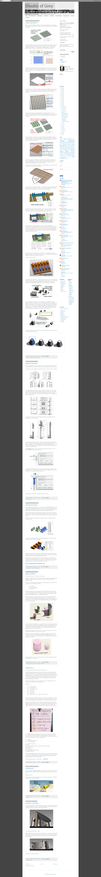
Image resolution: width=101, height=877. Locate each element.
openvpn (62, 206)
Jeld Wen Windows (70, 294)
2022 (62, 93)
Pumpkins (72, 151)
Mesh (73, 148)
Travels (69, 155)
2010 (62, 134)
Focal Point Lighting (71, 288)
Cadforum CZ (63, 315)
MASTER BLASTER (31, 505)
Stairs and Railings (71, 154)
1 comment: (38, 566)
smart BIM (62, 321)
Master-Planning (37, 357)
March (63, 128)
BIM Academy (63, 282)
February (63, 130)
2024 (62, 90)
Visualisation (64, 156)
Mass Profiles (62, 148)
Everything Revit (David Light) (66, 248)
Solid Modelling (66, 154)
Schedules (68, 153)
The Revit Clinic (63, 291)
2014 (62, 104)
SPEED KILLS (29, 668)
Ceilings (73, 139)
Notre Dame (72, 149)
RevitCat (62, 194)
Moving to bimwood (64, 262)
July (62, 123)
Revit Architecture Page (63, 289)
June (62, 124)
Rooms (61, 153)
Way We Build (30, 860)
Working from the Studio (64, 202)
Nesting (69, 149)
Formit (66, 146)
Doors (61, 144)
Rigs (73, 152)
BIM (28, 797)
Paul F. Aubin (63, 217)
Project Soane (64, 151)
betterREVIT (63, 251)
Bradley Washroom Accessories (71, 286)
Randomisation (62, 152)
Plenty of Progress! (64, 221)
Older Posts (55, 864)
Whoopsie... (62, 259)
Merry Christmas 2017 (64, 228)
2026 (62, 87)
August (63, 112)
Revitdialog (63, 276)
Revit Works (63, 320)
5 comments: (38, 356)
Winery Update (63, 266)
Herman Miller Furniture (71, 292)
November (63, 108)
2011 (62, 133)
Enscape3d (61, 145)
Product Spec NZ (63, 318)
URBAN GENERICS (31, 23)
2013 (62, 105)
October (63, 109)
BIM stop (62, 313)
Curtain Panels (62, 143)
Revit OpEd (63, 186)
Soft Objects (61, 154)
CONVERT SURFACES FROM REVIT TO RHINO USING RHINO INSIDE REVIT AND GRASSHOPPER (67, 210)
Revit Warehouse (63, 319)
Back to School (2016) (64, 240)
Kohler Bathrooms (70, 296)
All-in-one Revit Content (64, 308)
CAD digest (62, 285)
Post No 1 (45, 759)
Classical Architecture (67, 141)
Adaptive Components (31, 357)
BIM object (62, 312)
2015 (62, 102)
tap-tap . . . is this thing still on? (65, 214)
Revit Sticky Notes (64, 224)
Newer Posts (28, 864)
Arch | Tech (63, 239)
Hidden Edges (72, 147)
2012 (62, 131)
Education (72, 144)
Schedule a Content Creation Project (66, 218)
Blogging (70, 139)
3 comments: (38, 662)
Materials (71, 148)
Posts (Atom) (32, 865)
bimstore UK (63, 314)
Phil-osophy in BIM (64, 190)
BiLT (64, 139)
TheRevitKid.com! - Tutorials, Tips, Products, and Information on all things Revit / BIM (66, 181)
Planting (66, 150)
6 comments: (38, 497)
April (62, 127)
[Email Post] (42, 356)
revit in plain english (64, 235)
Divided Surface (67, 143)
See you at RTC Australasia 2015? (66, 252)
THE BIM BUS (29, 768)
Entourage (65, 145)
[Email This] (43, 356)
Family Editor (43, 663)
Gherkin (73, 146)
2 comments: (38, 762)
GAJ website (63, 57)
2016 (62, 101)
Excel (70, 145)
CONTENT (27, 17)
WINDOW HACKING (31, 363)
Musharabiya (65, 149)
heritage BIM (68, 147)
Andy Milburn (68, 66)
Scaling (65, 153)
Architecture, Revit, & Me (65, 265)
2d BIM (61, 138)
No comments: (39, 858)
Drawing (64, 144)
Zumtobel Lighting (70, 304)
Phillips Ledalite (71, 299)
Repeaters (71, 152)
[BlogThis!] (44, 356)
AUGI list (70, 283)
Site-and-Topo (72, 153)
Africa (73, 138)
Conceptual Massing (38, 663)
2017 (62, 100)
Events (68, 145)
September (63, 110)
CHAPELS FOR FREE (31, 803)
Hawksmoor (64, 147)
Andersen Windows (70, 282)
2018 (62, 98)
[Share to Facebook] (47, 356)
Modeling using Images (64, 269)
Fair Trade (72, 145)
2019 (62, 97)
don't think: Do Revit (64, 220)
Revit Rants (63, 272)
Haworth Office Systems (71, 290)
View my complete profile (69, 71)
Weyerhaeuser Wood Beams (71, 302)
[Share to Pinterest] (48, 356)
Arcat (61, 309)
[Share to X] (46, 356)
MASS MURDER (30, 574)
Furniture (68, 146)
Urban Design (72, 155)
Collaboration (62, 142)
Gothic (61, 147)
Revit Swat (63, 227)
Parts (63, 150)
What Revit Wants (64, 197)
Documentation (72, 143)
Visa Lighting (71, 300)
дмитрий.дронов (64, 205)
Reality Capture (66, 152)
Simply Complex (64, 208)
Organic (61, 150)
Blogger (55, 874)
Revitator (62, 261)
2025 (62, 89)
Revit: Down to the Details (65, 268)
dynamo (69, 144)
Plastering (69, 150)
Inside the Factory (62, 287)
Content (73, 142)
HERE (42, 365)
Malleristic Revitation (64, 258)
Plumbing (72, 150)
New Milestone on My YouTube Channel (66, 191)
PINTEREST (63, 62)
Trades (66, 155)
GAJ (71, 146)
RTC (63, 153)
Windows (66, 158)
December (63, 106)
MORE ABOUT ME (64, 61)
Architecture (61, 139)
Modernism (61, 149)
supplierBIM (61, 155)
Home (42, 864)
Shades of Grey (39, 6)
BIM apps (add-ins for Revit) (63, 284)
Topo (64, 155)
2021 (62, 94)
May (62, 126)
